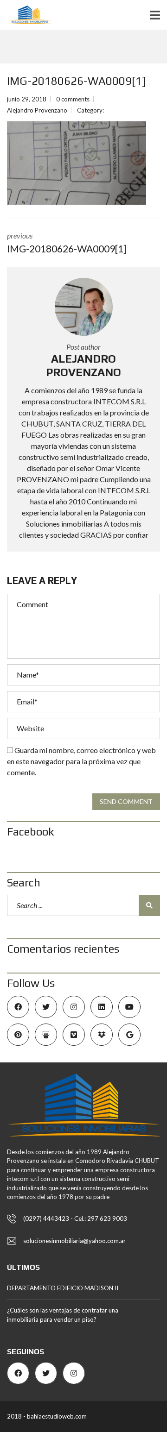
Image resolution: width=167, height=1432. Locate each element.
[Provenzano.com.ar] (26, 15)
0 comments (73, 99)
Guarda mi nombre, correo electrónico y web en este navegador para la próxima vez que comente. (81, 761)
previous (66, 242)
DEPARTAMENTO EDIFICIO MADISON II (62, 1288)
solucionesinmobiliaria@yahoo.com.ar (74, 1240)
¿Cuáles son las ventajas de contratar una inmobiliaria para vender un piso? (62, 1314)
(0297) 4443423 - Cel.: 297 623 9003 (75, 1218)
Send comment (126, 801)
